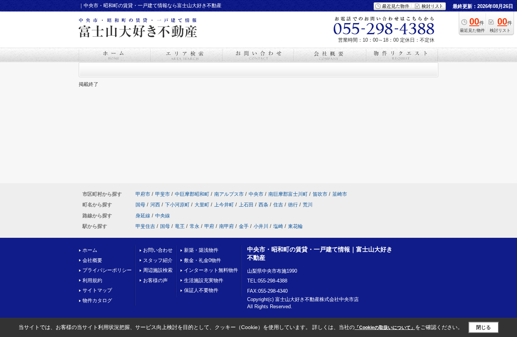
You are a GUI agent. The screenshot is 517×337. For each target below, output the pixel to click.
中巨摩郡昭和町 (192, 194)
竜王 (180, 226)
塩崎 (278, 226)
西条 (263, 205)
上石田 (246, 205)
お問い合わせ (158, 250)
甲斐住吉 (145, 226)
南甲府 (226, 226)
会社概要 (92, 260)
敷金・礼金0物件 (202, 260)
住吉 (278, 205)
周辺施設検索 (158, 270)
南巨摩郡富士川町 (288, 194)
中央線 (162, 215)
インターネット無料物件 (211, 270)
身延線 (142, 215)
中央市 (256, 194)
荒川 (308, 205)
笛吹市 (320, 194)
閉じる (483, 327)
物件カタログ (97, 300)
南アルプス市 (229, 194)
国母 (140, 205)
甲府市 (142, 194)
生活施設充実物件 (203, 280)
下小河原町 (177, 205)
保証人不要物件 (201, 290)
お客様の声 (155, 280)
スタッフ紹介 (158, 260)
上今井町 (224, 205)
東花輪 (295, 226)
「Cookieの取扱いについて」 (385, 327)
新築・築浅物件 (201, 250)
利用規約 (92, 280)
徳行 (293, 205)
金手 (244, 226)
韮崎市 (339, 194)
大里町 (202, 205)
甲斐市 (162, 194)
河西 (155, 205)
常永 (194, 226)
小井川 (261, 226)
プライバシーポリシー (107, 270)
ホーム (90, 250)
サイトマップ (97, 290)
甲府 (209, 226)
